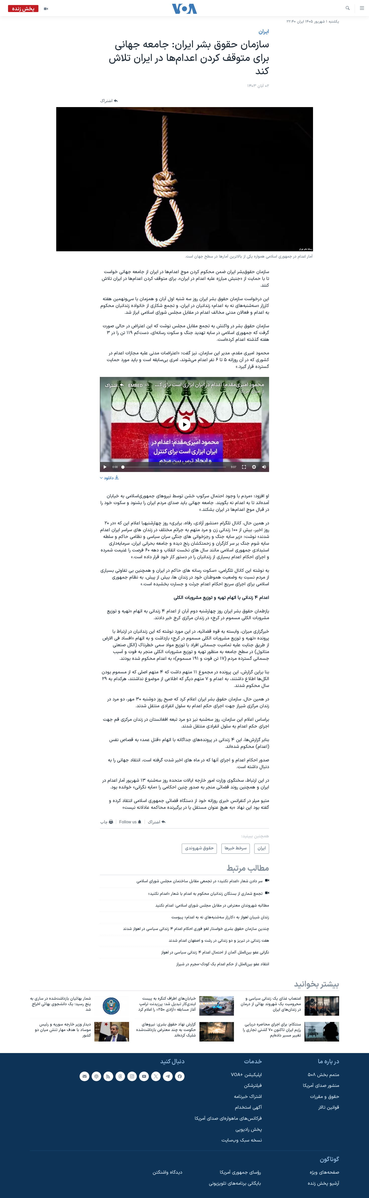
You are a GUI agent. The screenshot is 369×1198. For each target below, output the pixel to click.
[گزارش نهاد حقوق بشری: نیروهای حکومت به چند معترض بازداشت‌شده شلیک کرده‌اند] (216, 1032)
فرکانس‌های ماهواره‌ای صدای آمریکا (228, 1118)
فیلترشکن (253, 1085)
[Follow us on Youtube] (144, 1076)
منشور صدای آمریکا (321, 1085)
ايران (264, 32)
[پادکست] (96, 1076)
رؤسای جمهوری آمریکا (240, 1172)
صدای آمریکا (250, 391)
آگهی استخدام (248, 1107)
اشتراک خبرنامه (248, 1096)
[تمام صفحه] (244, 467)
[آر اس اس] (108, 1076)
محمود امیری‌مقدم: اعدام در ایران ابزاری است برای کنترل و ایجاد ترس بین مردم (184, 385)
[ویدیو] (45, 9)
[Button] (109, 100)
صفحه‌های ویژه (324, 1172)
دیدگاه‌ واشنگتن (167, 1172)
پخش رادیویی (248, 1129)
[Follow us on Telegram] (167, 1076)
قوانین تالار (328, 1107)
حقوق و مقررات (324, 1096)
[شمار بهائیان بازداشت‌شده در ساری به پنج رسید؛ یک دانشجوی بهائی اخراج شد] (111, 1006)
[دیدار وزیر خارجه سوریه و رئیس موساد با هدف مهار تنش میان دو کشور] (111, 1032)
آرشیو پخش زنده (323, 1183)
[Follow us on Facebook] (179, 1076)
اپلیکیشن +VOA (246, 1074)
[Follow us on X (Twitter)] (156, 1076)
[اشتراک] (84, 1076)
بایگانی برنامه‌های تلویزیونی (235, 1183)
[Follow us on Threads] (120, 1076)
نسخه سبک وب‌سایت (241, 1140)
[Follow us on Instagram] (132, 1076)
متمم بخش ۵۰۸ (323, 1074)
